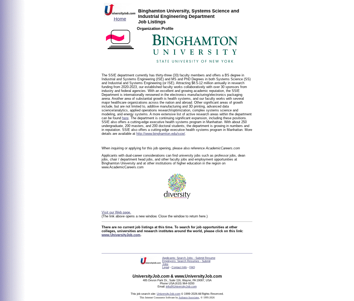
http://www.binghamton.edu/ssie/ (160, 134)
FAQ (192, 267)
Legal (165, 267)
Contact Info (179, 267)
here (125, 118)
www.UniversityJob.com (121, 235)
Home (120, 19)
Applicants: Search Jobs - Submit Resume (188, 257)
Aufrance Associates (189, 297)
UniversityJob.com (168, 293)
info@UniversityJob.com (181, 286)
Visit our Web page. (116, 212)
